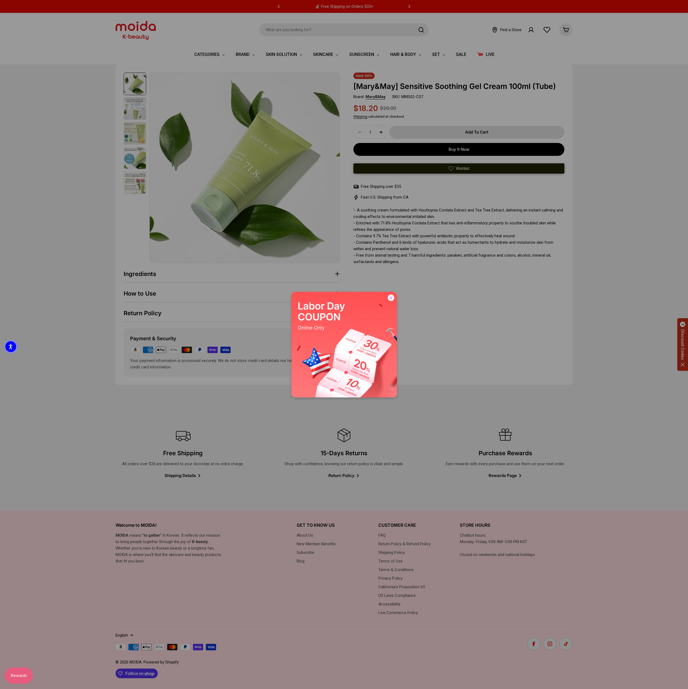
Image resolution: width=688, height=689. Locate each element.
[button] (10, 346)
